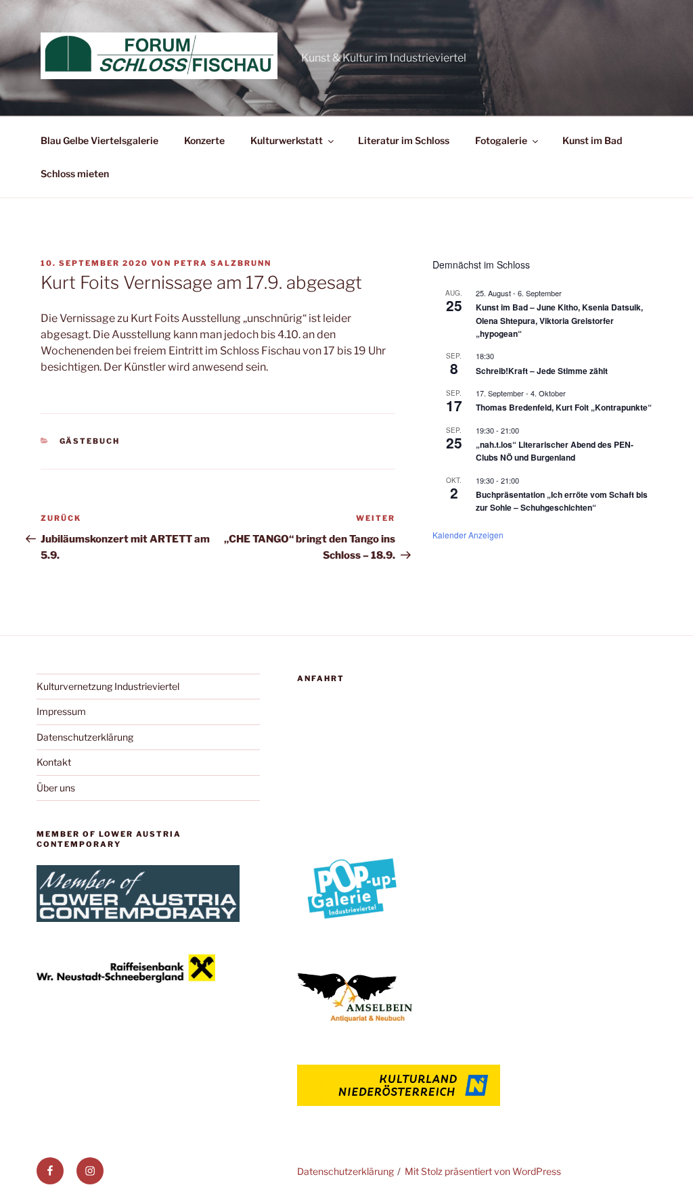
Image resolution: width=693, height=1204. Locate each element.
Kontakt (54, 762)
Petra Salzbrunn (222, 263)
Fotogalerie (501, 140)
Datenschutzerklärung (85, 737)
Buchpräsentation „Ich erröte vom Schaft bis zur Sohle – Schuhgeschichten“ (562, 500)
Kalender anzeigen (468, 534)
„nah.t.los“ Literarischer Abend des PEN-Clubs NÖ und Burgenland (554, 450)
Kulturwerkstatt (286, 140)
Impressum (61, 711)
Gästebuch (90, 441)
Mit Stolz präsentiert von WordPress (483, 1171)
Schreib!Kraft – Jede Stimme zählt (542, 371)
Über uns (56, 787)
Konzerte (204, 140)
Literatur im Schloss (403, 140)
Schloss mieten (75, 173)
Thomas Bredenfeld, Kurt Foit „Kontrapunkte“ (564, 407)
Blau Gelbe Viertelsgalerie (99, 140)
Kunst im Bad (592, 140)
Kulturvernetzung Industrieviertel (108, 686)
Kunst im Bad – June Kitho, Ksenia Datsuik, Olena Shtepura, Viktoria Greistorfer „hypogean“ (559, 320)
